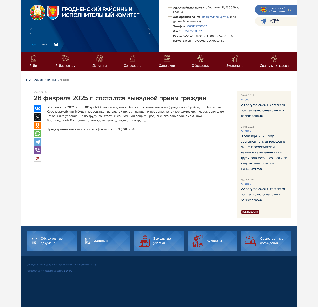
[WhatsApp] (37, 133)
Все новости (250, 212)
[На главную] (37, 12)
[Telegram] (37, 142)
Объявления (48, 80)
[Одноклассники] (37, 125)
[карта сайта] (56, 44)
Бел (44, 44)
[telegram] (263, 21)
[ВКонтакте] (37, 108)
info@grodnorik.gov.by (215, 17)
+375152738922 (191, 31)
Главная (32, 80)
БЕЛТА (68, 270)
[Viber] (37, 150)
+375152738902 (197, 26)
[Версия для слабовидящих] (274, 21)
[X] (37, 117)
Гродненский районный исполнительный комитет (101, 12)
